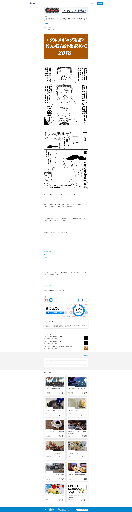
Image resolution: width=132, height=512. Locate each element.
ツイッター (47, 254)
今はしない (71, 509)
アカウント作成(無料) (82, 509)
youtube (46, 257)
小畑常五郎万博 (48, 251)
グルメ (45, 16)
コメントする (84, 365)
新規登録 (100, 3)
